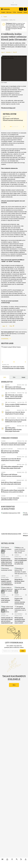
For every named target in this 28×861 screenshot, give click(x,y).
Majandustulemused (7, 448)
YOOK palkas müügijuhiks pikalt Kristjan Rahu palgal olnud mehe (13, 429)
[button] (10, 650)
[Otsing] (16, 859)
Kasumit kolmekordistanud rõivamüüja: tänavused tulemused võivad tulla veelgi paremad (7, 562)
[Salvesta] (26, 385)
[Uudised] (7, 859)
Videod (25, 12)
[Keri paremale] (23, 126)
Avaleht (3, 12)
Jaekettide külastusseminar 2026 (11, 534)
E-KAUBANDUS (4, 20)
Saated (3, 555)
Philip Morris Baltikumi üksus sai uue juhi (19, 581)
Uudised (7, 384)
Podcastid (19, 12)
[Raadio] (12, 859)
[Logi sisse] (25, 859)
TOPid (14, 12)
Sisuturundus (12, 392)
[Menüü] (2, 859)
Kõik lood (8, 12)
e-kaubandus (4, 338)
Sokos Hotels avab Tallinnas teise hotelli (5, 600)
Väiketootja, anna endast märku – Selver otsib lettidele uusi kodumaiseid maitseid (14, 396)
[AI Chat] (21, 859)
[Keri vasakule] (4, 126)
